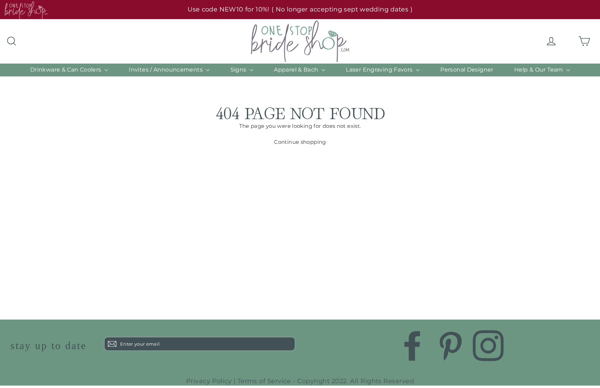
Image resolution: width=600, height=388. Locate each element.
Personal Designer (466, 69)
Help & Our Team (539, 69)
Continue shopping (300, 142)
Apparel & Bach (297, 69)
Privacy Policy (209, 381)
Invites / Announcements (166, 69)
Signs (239, 69)
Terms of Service (264, 381)
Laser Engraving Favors (380, 69)
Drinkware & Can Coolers (66, 69)
